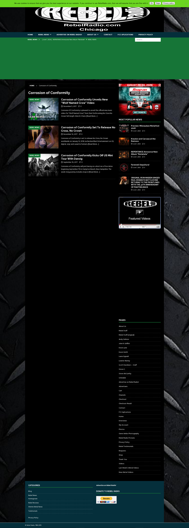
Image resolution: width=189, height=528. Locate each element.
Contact (108, 34)
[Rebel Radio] (94, 30)
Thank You (123, 459)
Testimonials (32, 511)
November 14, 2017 (70, 134)
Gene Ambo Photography (129, 433)
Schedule (122, 377)
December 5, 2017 (69, 106)
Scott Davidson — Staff (128, 365)
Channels (122, 395)
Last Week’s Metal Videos (129, 467)
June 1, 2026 (137, 131)
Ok (152, 3)
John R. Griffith (124, 343)
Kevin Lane (123, 347)
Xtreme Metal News (35, 507)
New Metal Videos (126, 472)
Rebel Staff (123, 330)
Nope (158, 3)
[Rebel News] (43, 109)
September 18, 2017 (70, 162)
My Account (123, 425)
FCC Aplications (125, 34)
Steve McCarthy (125, 373)
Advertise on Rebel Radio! (69, 34)
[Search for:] (148, 39)
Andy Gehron (124, 339)
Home (30, 34)
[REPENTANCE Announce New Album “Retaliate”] (124, 154)
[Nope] (185, 3)
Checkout (122, 399)
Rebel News (43, 34)
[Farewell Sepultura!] (124, 167)
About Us (91, 34)
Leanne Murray (124, 360)
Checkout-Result (125, 403)
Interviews (123, 420)
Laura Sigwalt (124, 356)
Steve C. (122, 369)
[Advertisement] (94, 61)
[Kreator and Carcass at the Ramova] (124, 141)
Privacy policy (168, 3)
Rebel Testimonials (126, 446)
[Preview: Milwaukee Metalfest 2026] (124, 128)
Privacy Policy (145, 34)
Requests (122, 450)
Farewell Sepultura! (140, 165)
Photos (121, 429)
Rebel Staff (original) (126, 335)
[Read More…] (91, 116)
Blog (30, 491)
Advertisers (123, 386)
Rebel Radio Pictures (127, 438)
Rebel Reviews (33, 503)
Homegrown (32, 499)
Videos (121, 463)
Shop (121, 455)
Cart (120, 390)
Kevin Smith (123, 352)
